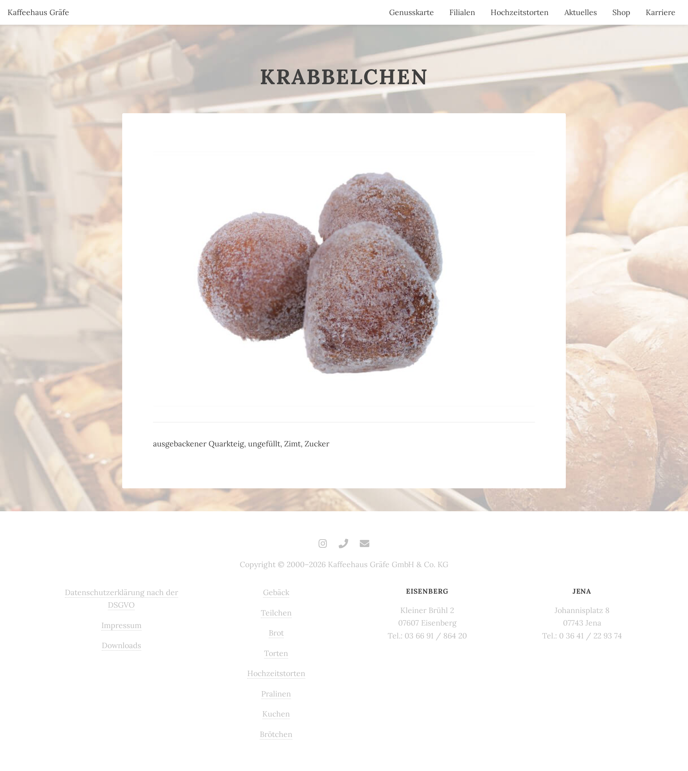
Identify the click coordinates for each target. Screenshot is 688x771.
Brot (276, 633)
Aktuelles (580, 12)
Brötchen (276, 734)
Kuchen (276, 714)
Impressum (121, 625)
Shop (621, 12)
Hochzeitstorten (520, 12)
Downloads (121, 645)
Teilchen (276, 613)
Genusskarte (411, 12)
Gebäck (276, 592)
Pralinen (276, 694)
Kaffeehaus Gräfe (38, 12)
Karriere (660, 12)
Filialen (462, 12)
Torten (276, 653)
